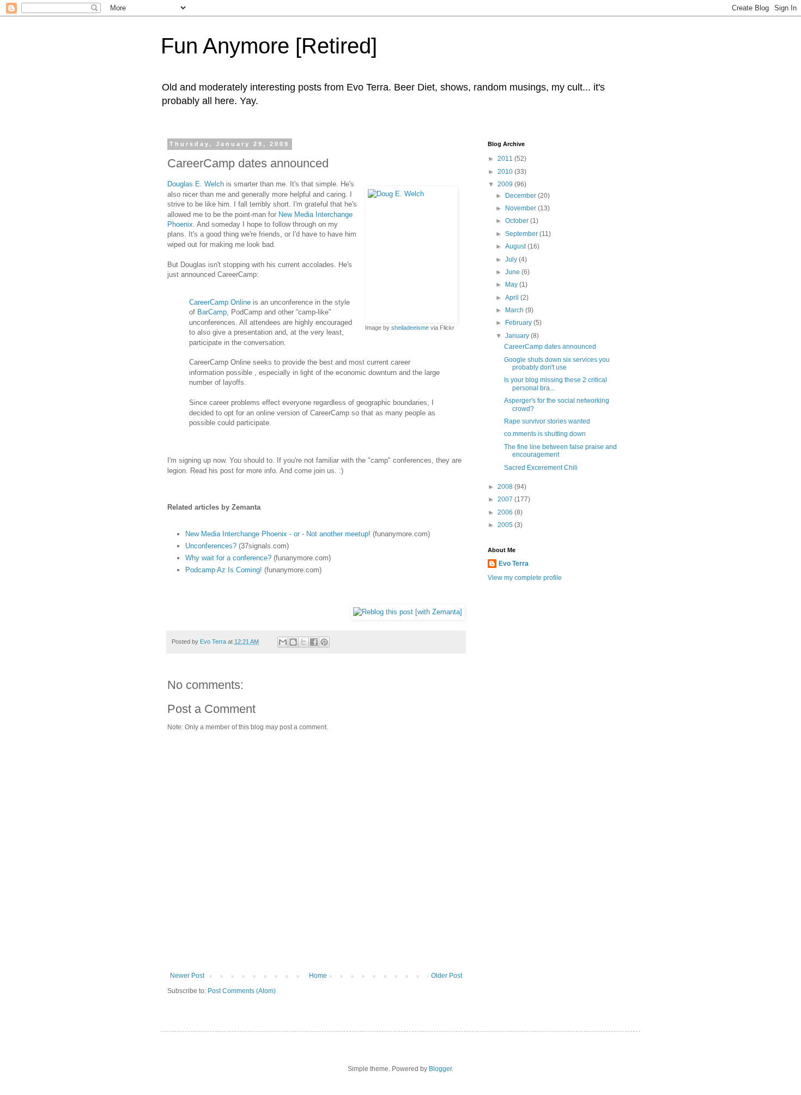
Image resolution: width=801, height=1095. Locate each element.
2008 (505, 487)
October (517, 221)
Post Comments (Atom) (242, 991)
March (515, 310)
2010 (505, 172)
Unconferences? (210, 546)
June (513, 272)
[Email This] (282, 642)
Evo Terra (514, 563)
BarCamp (212, 312)
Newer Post (187, 975)
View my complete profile (525, 578)
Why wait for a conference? (228, 558)
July (512, 259)
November (521, 208)
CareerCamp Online (220, 302)
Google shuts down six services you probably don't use (557, 363)
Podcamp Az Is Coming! (223, 570)
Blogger (440, 1069)
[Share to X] (303, 642)
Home (318, 975)
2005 (505, 525)
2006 (505, 512)
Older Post (446, 975)
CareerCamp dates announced (550, 346)
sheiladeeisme (410, 327)
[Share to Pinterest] (324, 642)
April (512, 297)
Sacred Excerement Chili (541, 467)
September (522, 234)
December (521, 195)
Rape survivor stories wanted (547, 421)
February (519, 322)
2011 (505, 158)
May (512, 284)
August (516, 246)
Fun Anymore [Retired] (269, 46)
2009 (505, 184)
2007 (505, 499)
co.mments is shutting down (545, 434)
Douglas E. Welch (195, 184)
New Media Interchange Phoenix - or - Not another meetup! (278, 534)
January (518, 336)
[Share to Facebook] (313, 642)
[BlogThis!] (293, 642)
